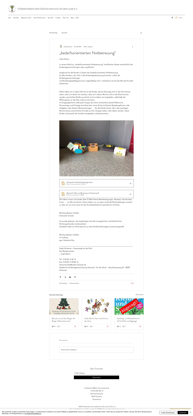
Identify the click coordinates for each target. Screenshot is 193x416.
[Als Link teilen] (75, 277)
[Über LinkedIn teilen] (70, 277)
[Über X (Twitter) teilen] (65, 277)
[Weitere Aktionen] (132, 46)
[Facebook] (172, 18)
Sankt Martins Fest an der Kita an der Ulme (96, 319)
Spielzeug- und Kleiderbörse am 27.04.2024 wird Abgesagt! (128, 319)
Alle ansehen (140, 294)
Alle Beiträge (53, 33)
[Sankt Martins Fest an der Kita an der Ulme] (96, 306)
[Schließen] (190, 412)
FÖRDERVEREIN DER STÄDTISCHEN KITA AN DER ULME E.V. (48, 8)
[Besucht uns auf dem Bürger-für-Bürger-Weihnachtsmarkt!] (63, 306)
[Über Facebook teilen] (60, 277)
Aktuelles (64, 33)
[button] (141, 33)
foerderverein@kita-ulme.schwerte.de (96, 388)
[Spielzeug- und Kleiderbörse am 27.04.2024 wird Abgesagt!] (129, 306)
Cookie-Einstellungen (168, 413)
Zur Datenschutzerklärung (33, 413)
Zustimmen (182, 413)
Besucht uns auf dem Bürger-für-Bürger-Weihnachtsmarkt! (64, 319)
